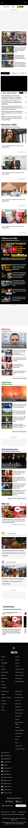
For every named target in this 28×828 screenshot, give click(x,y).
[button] (25, 2)
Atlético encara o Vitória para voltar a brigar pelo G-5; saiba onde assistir (19, 412)
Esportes (6, 382)
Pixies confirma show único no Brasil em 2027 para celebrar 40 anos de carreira (19, 479)
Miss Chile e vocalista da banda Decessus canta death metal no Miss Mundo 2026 (19, 486)
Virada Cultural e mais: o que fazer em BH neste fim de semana (19, 473)
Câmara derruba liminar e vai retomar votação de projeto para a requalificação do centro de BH (19, 353)
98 (5, 73)
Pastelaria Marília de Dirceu (12, 612)
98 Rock (22, 73)
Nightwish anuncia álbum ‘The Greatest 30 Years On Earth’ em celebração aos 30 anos (12, 465)
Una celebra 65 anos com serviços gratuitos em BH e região (19, 359)
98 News (14, 73)
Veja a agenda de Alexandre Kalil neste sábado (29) (18, 366)
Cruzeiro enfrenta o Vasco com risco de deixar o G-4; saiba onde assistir (19, 406)
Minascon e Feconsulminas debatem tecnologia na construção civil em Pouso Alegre (13, 581)
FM (26, 92)
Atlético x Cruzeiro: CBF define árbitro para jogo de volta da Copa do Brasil (19, 419)
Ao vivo (7, 6)
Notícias (6, 329)
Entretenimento (10, 449)
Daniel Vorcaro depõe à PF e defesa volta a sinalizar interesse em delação (13, 346)
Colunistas (8, 606)
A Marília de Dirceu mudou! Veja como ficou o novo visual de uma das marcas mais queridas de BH (11, 632)
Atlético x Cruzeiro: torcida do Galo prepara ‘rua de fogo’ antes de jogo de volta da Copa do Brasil (14, 398)
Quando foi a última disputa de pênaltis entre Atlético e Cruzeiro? (19, 426)
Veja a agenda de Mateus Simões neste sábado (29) (19, 372)
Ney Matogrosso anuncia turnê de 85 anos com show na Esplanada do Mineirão (19, 492)
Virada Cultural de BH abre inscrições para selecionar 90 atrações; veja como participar (13, 553)
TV (22, 92)
